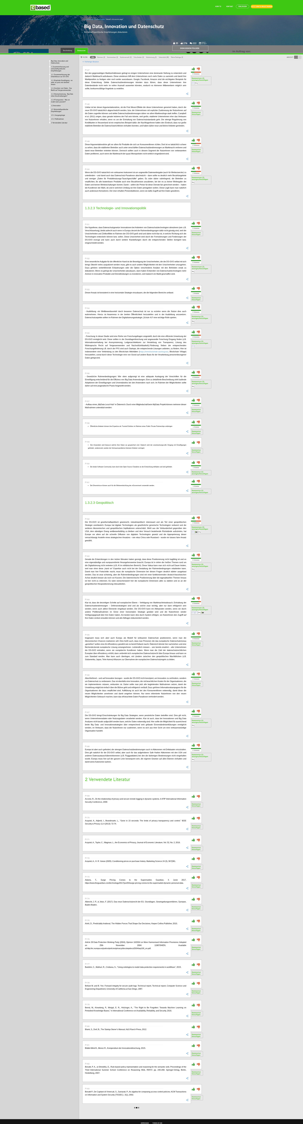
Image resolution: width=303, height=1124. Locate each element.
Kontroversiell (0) (126, 57)
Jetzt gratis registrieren (261, 6)
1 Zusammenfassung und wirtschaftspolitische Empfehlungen (60, 69)
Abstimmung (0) (151, 57)
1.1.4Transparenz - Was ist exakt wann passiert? (60, 101)
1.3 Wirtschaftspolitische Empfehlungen (59, 110)
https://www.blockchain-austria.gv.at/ (154, 352)
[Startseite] (40, 7)
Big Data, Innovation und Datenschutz (59, 62)
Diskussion (81, 50)
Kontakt (229, 6)
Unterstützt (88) (164, 57)
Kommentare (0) (112, 57)
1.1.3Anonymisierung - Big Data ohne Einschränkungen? (62, 95)
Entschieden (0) (139, 57)
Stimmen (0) (101, 57)
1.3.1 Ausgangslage (58, 115)
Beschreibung (67, 51)
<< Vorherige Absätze (90, 62)
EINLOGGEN (242, 6)
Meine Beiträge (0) (177, 57)
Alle (92, 57)
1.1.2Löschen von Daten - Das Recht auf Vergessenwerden (61, 89)
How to (218, 6)
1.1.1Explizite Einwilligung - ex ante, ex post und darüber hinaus (62, 82)
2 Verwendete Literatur (59, 123)
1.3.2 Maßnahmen (57, 119)
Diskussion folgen (189, 48)
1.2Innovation (56, 106)
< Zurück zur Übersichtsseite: (95, 19)
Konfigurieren (187, 94)
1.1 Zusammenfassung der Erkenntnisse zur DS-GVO (60, 76)
